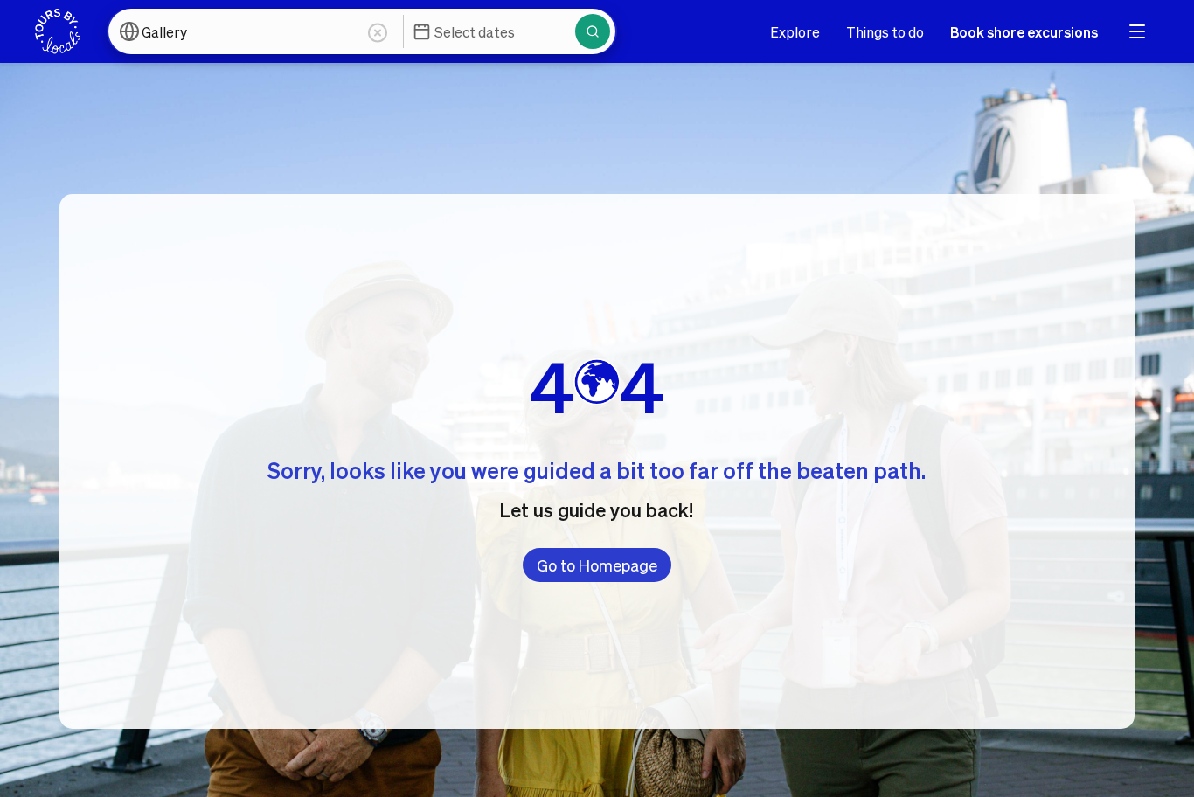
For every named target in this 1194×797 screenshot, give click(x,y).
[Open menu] (1137, 31)
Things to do (885, 32)
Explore (795, 32)
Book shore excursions (1024, 32)
